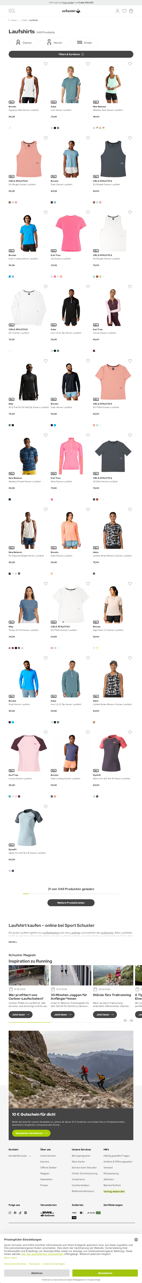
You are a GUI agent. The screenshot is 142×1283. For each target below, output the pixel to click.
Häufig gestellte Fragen (117, 1155)
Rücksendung (111, 1173)
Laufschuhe (107, 932)
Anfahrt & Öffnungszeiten (118, 1161)
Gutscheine (78, 1179)
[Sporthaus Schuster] (71, 11)
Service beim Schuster (84, 1167)
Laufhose (75, 932)
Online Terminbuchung (84, 1173)
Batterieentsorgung (83, 1191)
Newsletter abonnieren (29, 1133)
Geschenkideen (81, 1185)
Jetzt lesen (18, 1014)
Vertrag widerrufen (114, 1191)
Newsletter (46, 1179)
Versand (108, 1167)
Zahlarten (109, 1179)
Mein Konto (78, 1161)
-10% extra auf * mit (71, 2)
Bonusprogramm (81, 1155)
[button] (125, 1020)
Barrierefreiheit (112, 1185)
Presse (44, 1185)
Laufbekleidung (51, 932)
